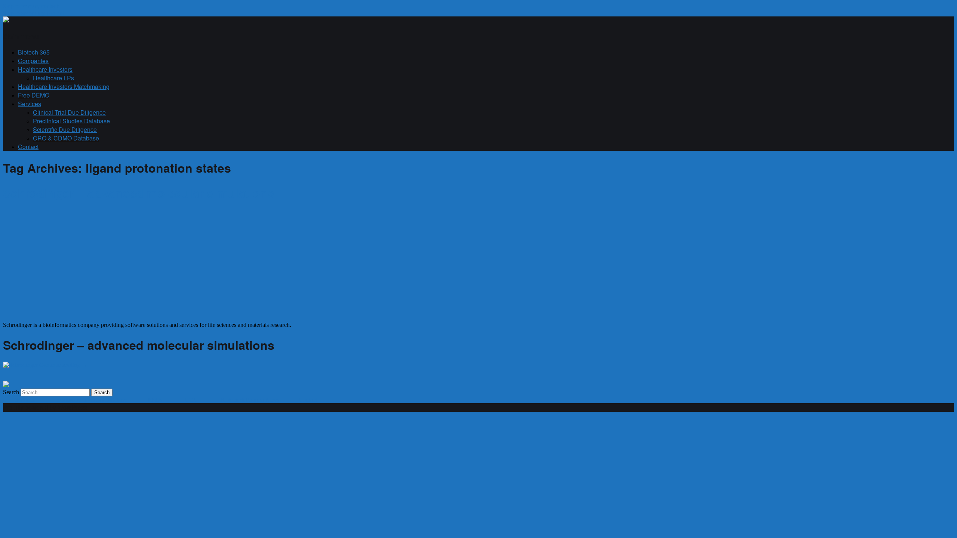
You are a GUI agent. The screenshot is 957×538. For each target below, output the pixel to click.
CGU (192, 399)
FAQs (156, 399)
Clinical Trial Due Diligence (69, 112)
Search (11, 392)
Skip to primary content (30, 6)
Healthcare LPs (53, 78)
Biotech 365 (34, 52)
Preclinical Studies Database (71, 121)
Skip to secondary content (33, 13)
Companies (33, 60)
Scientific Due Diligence (65, 129)
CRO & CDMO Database (66, 138)
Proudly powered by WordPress (45, 407)
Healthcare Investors (45, 69)
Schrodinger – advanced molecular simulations (138, 192)
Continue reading (63, 365)
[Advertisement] (66, 262)
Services (29, 103)
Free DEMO (33, 95)
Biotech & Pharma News (249, 399)
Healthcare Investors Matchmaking (64, 86)
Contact (28, 146)
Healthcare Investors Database (91, 399)
